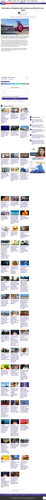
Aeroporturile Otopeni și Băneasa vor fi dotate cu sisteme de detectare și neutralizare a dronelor (24, 161)
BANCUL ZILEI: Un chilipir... (5, 461)
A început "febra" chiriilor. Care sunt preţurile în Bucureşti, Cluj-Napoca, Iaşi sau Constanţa (24, 116)
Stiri (15, 6)
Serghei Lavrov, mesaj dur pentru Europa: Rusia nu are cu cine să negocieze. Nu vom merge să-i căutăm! (15, 409)
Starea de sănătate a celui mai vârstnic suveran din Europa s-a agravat (15, 203)
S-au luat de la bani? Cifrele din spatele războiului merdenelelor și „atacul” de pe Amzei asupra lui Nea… (26, 3)
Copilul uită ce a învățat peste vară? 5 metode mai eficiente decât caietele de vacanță (15, 249)
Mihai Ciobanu (25, 12)
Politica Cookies (16, 494)
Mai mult (23, 2)
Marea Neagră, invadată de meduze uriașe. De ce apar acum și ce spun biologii (5, 134)
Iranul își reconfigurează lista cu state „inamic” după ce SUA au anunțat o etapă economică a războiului (5, 429)
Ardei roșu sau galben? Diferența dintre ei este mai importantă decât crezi (4, 373)
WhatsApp (19, 83)
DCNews (3, 2)
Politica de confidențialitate (9, 494)
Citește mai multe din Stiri (15, 490)
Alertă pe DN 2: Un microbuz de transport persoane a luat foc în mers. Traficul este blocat (15, 373)
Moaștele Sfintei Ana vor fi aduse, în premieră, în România (15, 301)
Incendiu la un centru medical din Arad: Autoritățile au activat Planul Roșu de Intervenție (24, 427)
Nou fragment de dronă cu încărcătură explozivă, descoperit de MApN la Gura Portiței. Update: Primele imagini (5, 286)
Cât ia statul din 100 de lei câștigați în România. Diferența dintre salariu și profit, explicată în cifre (24, 204)
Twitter (12, 83)
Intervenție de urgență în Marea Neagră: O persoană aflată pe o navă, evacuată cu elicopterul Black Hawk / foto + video (5, 392)
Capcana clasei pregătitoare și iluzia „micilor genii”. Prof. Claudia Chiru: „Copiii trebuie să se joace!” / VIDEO (15, 320)
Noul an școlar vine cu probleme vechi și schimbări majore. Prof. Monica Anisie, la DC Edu (5, 269)
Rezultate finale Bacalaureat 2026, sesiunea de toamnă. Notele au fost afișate (5, 176)
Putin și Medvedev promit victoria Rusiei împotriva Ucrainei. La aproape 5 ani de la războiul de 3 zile (15, 480)
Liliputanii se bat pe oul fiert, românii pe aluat (24, 355)
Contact (29, 494)
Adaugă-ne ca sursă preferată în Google (17, 16)
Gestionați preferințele (23, 494)
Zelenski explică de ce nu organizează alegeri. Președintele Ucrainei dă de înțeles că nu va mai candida (5, 338)
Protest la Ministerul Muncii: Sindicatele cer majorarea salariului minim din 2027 (15, 116)
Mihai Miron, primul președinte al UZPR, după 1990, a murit (24, 218)
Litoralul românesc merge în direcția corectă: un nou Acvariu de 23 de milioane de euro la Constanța (24, 134)
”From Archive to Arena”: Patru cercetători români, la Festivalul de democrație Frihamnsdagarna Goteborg (5, 320)
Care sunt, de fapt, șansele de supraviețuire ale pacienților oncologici (5, 234)
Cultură (25, 1)
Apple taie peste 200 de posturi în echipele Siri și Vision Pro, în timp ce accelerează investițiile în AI (24, 269)
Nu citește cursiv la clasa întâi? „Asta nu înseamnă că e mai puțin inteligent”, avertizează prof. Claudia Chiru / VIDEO (15, 392)
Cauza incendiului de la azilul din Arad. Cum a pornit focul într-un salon (15, 133)
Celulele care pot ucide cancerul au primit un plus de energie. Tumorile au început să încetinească (4, 302)
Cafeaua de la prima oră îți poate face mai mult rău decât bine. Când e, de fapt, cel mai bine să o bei (5, 161)
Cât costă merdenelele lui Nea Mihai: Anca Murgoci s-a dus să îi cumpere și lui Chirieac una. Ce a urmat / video (15, 464)
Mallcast (36, 1)
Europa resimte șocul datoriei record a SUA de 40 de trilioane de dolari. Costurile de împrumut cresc (24, 176)
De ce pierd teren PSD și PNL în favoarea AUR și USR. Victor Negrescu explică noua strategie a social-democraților (38, 131)
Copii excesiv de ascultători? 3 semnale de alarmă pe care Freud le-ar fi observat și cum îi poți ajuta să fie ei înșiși (15, 177)
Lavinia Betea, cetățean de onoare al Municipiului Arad (5, 218)
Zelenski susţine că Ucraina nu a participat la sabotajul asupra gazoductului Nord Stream (24, 249)
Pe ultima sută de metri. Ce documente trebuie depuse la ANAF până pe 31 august (24, 338)
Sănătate (21, 1)
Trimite (15, 98)
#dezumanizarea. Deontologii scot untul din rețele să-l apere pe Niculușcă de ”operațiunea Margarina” (15, 270)
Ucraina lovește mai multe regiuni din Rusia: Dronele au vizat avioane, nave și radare (15, 161)
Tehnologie (32, 1)
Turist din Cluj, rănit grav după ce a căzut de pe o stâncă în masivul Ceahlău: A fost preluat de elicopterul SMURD (24, 409)
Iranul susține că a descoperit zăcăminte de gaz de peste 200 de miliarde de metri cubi (5, 204)
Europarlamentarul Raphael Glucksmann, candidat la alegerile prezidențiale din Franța (24, 234)
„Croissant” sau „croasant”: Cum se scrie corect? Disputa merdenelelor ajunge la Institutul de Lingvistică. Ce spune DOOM (24, 465)
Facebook (5, 83)
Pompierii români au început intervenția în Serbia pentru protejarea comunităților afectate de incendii (5, 356)
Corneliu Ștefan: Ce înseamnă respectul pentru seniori (24, 445)
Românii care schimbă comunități (13, 1)
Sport (28, 1)
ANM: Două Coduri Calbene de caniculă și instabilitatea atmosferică (15, 446)
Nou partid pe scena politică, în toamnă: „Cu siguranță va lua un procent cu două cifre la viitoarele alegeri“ (37, 121)
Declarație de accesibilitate (36, 494)
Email (26, 83)
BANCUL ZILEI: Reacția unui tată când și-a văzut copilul (14, 233)
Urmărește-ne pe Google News (30, 16)
